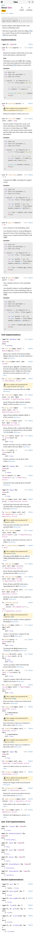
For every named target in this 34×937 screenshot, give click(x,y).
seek (6, 761)
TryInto (16, 925)
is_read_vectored (12, 545)
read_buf (8, 512)
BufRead (13, 339)
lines (7, 450)
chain (7, 654)
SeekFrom (5, 763)
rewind (7, 810)
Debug (12, 466)
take (6, 670)
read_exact (9, 589)
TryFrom (16, 916)
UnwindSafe (14, 871)
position (11, 103)
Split (7, 438)
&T (5, 225)
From (12, 905)
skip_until (9, 408)
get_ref (11, 222)
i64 (10, 801)
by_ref (7, 625)
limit (10, 48)
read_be (8, 728)
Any (11, 884)
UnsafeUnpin (14, 864)
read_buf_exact (11, 602)
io (4, 5)
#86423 (21, 386)
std (2, 5)
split (7, 436)
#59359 (17, 780)
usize (4, 363)
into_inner (12, 175)
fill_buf (8, 348)
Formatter (6, 477)
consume (8, 361)
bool (12, 381)
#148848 (13, 698)
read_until (9, 395)
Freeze (12, 826)
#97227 (21, 110)
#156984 (11, 720)
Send (11, 843)
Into (15, 909)
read (6, 499)
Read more (11, 358)
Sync (11, 850)
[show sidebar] (2, 2)
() (25, 477)
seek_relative (10, 799)
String (13, 423)
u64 (3, 50)
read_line (9, 421)
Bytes (4, 641)
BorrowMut (14, 898)
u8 (11, 351)
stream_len (9, 772)
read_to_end (9, 564)
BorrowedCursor (8, 514)
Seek (12, 752)
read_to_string (11, 577)
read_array (9, 685)
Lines (4, 452)
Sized (11, 441)
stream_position (11, 788)
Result (4, 351)
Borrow (13, 891)
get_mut (11, 278)
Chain (9, 656)
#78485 (12, 522)
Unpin (11, 857)
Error (16, 351)
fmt (6, 475)
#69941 (13, 553)
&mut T (12, 280)
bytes (7, 639)
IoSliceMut (7, 535)
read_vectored (10, 530)
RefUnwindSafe (15, 833)
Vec (3, 399)
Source (11, 13)
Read (3, 11)
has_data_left (10, 378)
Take (15, 2)
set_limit (12, 118)
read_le (8, 707)
